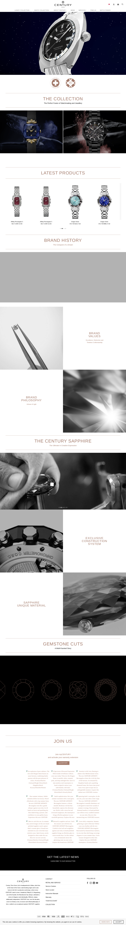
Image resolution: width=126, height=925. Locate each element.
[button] (114, 4)
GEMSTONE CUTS (63, 643)
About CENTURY (60, 10)
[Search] (122, 4)
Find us (93, 10)
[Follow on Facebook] (87, 883)
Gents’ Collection (41, 10)
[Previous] (4, 43)
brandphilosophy (31, 399)
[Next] (121, 43)
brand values (94, 335)
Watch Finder (105, 10)
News (73, 10)
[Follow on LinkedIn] (94, 883)
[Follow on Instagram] (91, 883)
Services (82, 10)
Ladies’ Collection (22, 10)
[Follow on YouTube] (97, 883)
